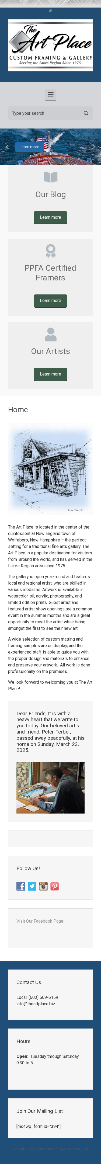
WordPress (82, 1149)
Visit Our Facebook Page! (40, 921)
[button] (7, 146)
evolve (16, 1149)
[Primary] (50, 94)
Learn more (29, 147)
